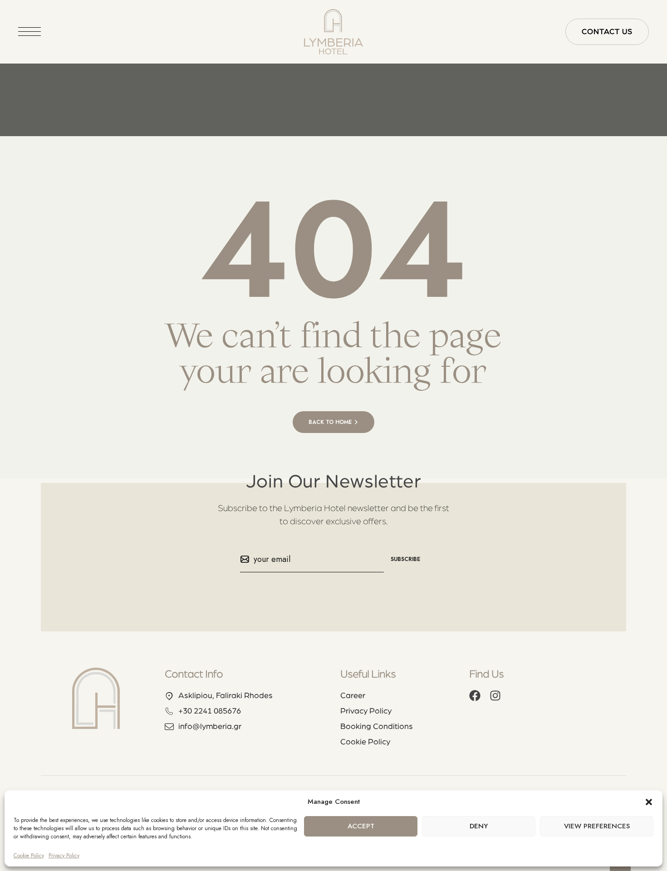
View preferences (597, 826)
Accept (361, 826)
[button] (648, 802)
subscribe (405, 559)
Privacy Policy (64, 856)
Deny (479, 826)
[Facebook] (475, 695)
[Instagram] (495, 695)
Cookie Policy (29, 856)
